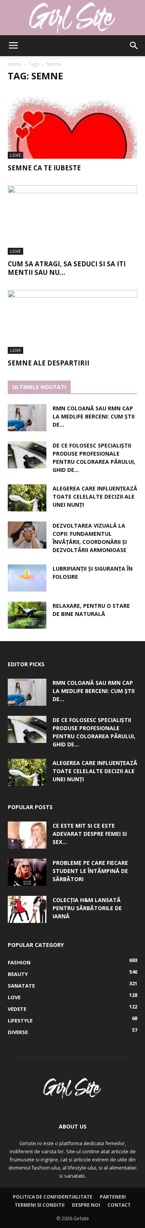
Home (14, 64)
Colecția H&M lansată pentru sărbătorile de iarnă (87, 908)
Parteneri (113, 1197)
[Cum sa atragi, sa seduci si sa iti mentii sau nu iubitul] (72, 220)
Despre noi (86, 1205)
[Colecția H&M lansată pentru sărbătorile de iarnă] (27, 909)
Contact (119, 1205)
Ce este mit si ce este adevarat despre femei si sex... (90, 834)
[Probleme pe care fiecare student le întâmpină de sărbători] (27, 872)
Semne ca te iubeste (44, 167)
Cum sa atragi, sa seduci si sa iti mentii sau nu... (67, 268)
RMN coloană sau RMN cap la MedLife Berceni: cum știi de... (94, 416)
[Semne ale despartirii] (72, 322)
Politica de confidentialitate (52, 1197)
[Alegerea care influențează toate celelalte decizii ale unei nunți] (27, 497)
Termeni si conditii (40, 1205)
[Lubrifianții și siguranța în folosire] (27, 578)
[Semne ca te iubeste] (72, 124)
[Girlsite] (72, 17)
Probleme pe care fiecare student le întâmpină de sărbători (90, 871)
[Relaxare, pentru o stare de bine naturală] (27, 615)
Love (15, 155)
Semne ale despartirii (48, 362)
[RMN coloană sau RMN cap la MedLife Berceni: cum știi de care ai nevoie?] (27, 417)
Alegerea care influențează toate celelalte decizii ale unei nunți (95, 496)
